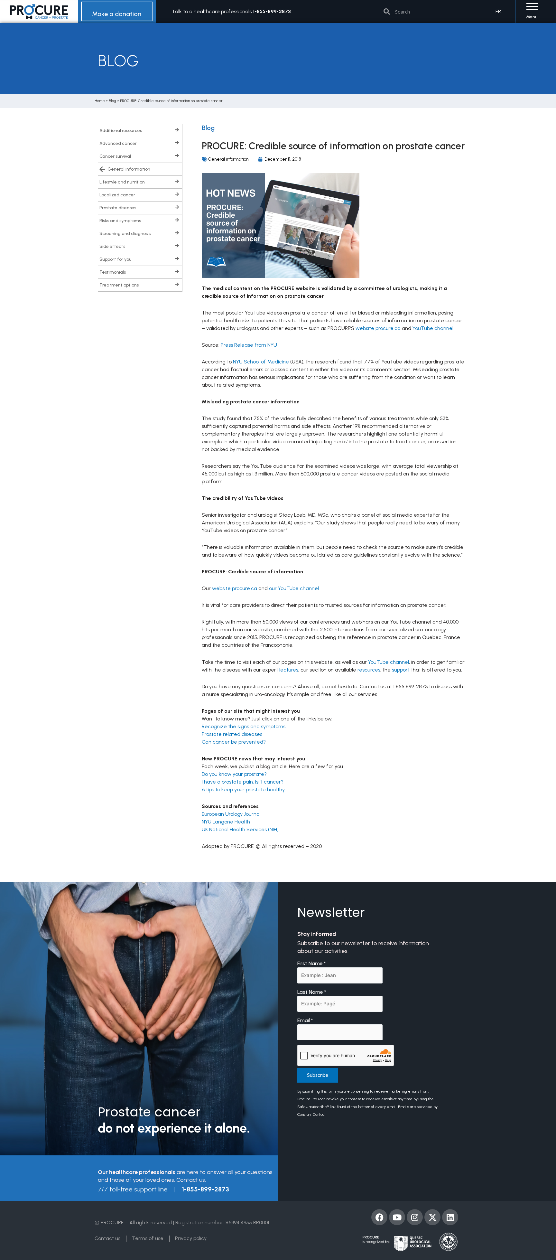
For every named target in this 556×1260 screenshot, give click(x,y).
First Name (311, 963)
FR (498, 11)
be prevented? (248, 742)
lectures (288, 670)
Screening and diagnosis (125, 233)
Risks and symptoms (120, 220)
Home (100, 101)
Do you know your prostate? (234, 774)
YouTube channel (432, 328)
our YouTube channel (294, 588)
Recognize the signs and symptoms (243, 726)
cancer (222, 742)
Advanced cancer (118, 143)
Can (207, 742)
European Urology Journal (231, 814)
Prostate (212, 734)
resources (368, 670)
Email (305, 1020)
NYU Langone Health (226, 822)
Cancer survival (115, 156)
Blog (112, 101)
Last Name (311, 992)
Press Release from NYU (249, 345)
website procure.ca (378, 328)
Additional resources (120, 130)
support (401, 670)
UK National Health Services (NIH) (240, 829)
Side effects (112, 246)
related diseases (242, 734)
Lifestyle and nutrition (122, 182)
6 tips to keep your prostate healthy (243, 789)
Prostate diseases (117, 208)
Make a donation (116, 14)
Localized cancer (117, 195)
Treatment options (119, 285)
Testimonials (112, 272)
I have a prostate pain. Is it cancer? (242, 782)
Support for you (115, 259)
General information (128, 169)
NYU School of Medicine (261, 362)
